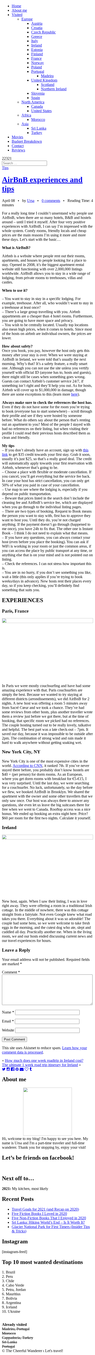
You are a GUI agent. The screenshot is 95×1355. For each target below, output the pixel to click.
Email (8, 1021)
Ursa (30, 201)
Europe (27, 19)
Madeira (47, 76)
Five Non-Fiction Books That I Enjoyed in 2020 (49, 1218)
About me (19, 10)
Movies (17, 137)
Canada (37, 106)
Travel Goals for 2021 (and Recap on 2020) (45, 1209)
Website (8, 1030)
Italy (34, 41)
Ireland (36, 45)
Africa (26, 115)
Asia (24, 124)
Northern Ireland (53, 89)
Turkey (36, 133)
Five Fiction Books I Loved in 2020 (39, 1214)
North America (32, 102)
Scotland (47, 85)
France (36, 58)
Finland (37, 54)
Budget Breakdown (27, 141)
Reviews (18, 150)
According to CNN (27, 766)
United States (41, 111)
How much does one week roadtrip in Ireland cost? (44, 1060)
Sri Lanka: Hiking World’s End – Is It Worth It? (48, 1222)
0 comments (51, 201)
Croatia (36, 28)
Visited (17, 15)
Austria (36, 23)
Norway (37, 63)
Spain (35, 98)
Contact (18, 146)
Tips (5, 168)
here (74, 394)
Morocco (38, 119)
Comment (11, 972)
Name (8, 1012)
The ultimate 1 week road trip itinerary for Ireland (40, 1065)
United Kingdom (44, 80)
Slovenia (38, 93)
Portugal (37, 71)
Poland (36, 67)
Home (16, 6)
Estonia (37, 50)
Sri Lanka (38, 128)
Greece (36, 36)
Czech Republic (43, 32)
